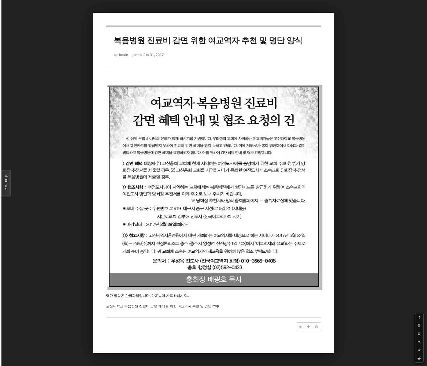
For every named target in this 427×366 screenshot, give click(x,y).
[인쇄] (419, 358)
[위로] (419, 342)
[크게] (419, 326)
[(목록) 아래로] (419, 350)
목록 (6, 183)
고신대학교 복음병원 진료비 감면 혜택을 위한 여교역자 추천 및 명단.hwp (162, 306)
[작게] (419, 334)
